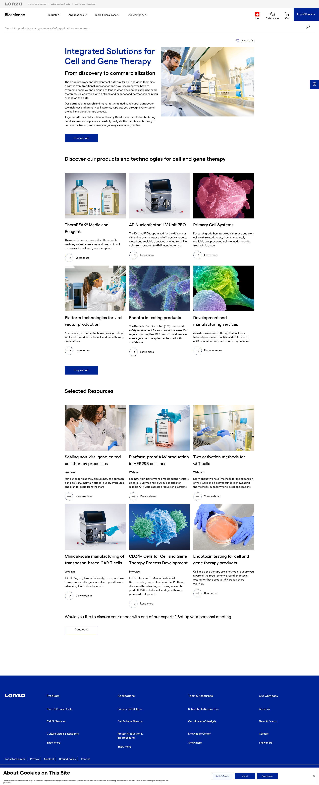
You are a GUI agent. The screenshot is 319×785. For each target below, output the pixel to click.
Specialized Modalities (85, 4)
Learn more (83, 257)
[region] (159, 776)
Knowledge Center (199, 733)
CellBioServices (56, 721)
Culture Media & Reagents (63, 733)
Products (52, 15)
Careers (263, 733)
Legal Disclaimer (15, 759)
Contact (49, 759)
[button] (314, 84)
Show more (53, 742)
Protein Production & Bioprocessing (130, 735)
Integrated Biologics (37, 4)
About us (264, 709)
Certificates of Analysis (202, 721)
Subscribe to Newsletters (203, 709)
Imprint (85, 759)
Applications (76, 15)
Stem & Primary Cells (59, 709)
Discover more (213, 350)
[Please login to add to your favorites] (166, 51)
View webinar (84, 496)
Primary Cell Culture (130, 709)
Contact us (81, 629)
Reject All (245, 776)
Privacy (34, 759)
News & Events (268, 721)
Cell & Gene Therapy (130, 721)
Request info (81, 138)
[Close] (313, 776)
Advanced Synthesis (60, 4)
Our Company (136, 15)
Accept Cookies (267, 776)
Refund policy (67, 759)
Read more (146, 603)
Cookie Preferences (222, 776)
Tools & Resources (105, 15)
